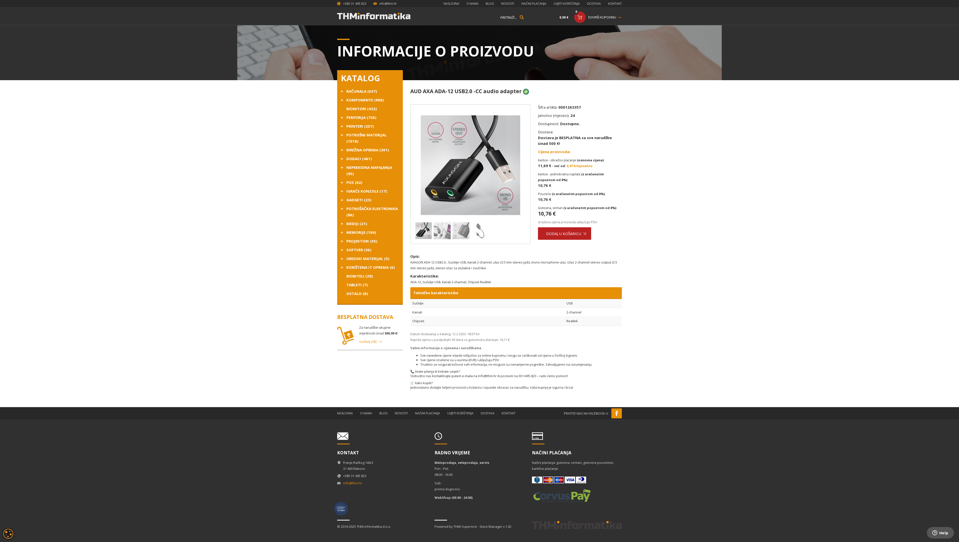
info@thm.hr (388, 3)
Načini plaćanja (533, 3)
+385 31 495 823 (354, 3)
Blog (490, 3)
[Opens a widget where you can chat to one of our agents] (940, 533)
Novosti (507, 3)
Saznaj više (368, 341)
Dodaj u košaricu (563, 233)
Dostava (594, 3)
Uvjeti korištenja (567, 3)
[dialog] (8, 534)
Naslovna (451, 3)
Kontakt (615, 3)
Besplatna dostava (365, 316)
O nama (473, 3)
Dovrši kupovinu (602, 17)
